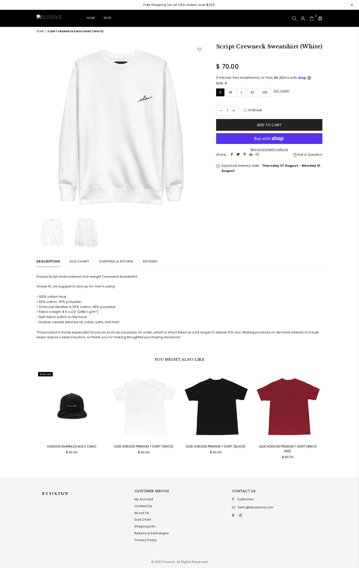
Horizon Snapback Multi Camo (71, 446)
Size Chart (282, 91)
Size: (221, 83)
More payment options (269, 149)
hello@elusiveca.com (256, 507)
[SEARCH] (294, 18)
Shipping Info (145, 526)
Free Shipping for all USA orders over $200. (179, 5)
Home (91, 18)
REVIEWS (150, 261)
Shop (107, 18)
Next (201, 127)
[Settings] (319, 18)
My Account (143, 499)
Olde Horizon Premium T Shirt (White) (143, 446)
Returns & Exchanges (151, 533)
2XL (265, 92)
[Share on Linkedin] (251, 154)
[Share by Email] (257, 154)
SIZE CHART (80, 261)
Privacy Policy (145, 540)
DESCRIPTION (48, 261)
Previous (41, 127)
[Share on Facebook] (232, 154)
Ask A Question (309, 154)
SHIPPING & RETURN (116, 261)
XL (252, 92)
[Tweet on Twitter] (238, 154)
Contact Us (143, 506)
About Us (141, 513)
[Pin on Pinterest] (245, 154)
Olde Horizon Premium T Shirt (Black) (215, 446)
